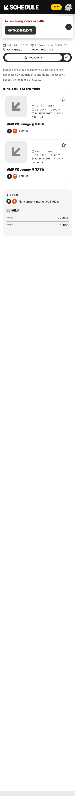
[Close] (68, 27)
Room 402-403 (42, 49)
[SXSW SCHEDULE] (21, 7)
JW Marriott (16, 49)
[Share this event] (67, 57)
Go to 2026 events (20, 30)
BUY (56, 7)
